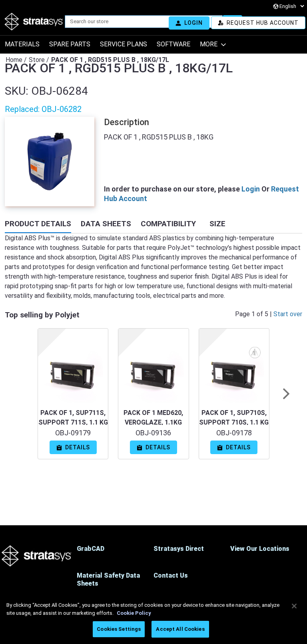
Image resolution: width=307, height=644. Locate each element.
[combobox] (140, 22)
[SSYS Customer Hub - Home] (34, 21)
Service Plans (123, 44)
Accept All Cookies (180, 629)
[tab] (38, 224)
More (208, 44)
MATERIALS (22, 44)
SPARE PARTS (69, 44)
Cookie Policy (134, 613)
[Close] (294, 606)
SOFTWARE (173, 44)
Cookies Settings (119, 629)
